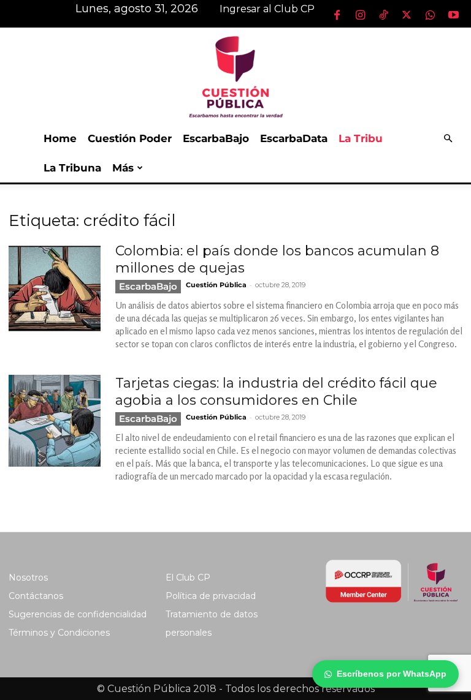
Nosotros (28, 577)
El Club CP (188, 577)
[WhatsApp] (430, 14)
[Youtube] (453, 14)
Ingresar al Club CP (267, 9)
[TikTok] (383, 14)
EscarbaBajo (216, 138)
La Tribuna (72, 168)
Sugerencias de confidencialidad (78, 614)
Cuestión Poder (130, 138)
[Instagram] (360, 14)
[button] (447, 139)
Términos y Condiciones (59, 632)
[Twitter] (406, 14)
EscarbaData (293, 138)
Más (123, 168)
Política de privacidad (211, 595)
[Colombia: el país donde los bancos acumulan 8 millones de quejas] (55, 288)
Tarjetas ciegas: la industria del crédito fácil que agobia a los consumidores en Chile (276, 391)
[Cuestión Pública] (235, 76)
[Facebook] (336, 14)
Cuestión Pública (216, 284)
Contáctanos (36, 595)
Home (60, 138)
